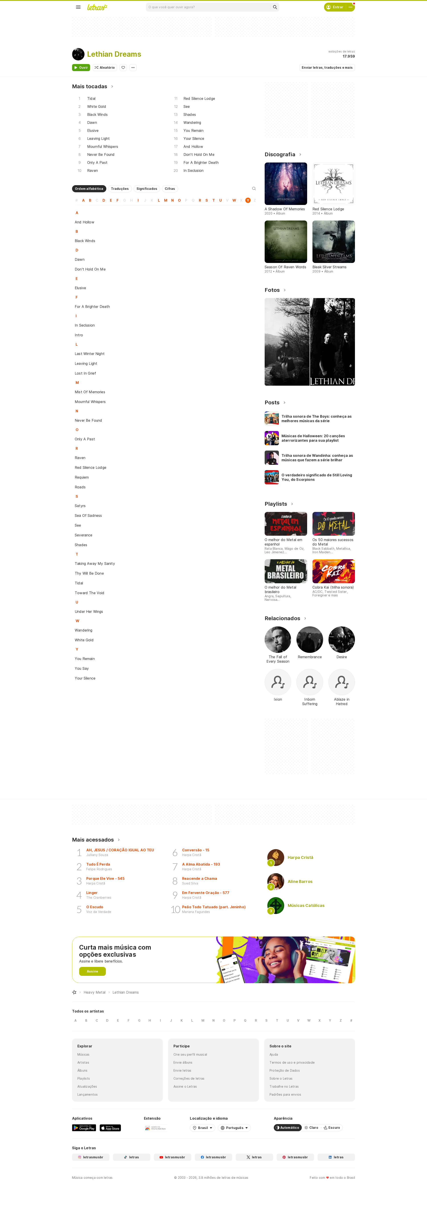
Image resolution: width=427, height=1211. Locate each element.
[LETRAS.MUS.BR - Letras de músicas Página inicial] (97, 7)
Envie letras (182, 1070)
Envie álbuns (183, 1062)
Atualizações (87, 1086)
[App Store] (110, 1127)
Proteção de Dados (285, 1070)
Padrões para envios (285, 1094)
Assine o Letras (185, 1086)
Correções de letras (188, 1078)
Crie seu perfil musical (190, 1054)
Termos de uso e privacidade (292, 1062)
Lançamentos (87, 1094)
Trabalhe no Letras (284, 1086)
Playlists (83, 1078)
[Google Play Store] (84, 1127)
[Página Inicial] (74, 992)
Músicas (83, 1054)
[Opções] (133, 67)
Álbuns (82, 1070)
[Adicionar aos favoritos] (123, 67)
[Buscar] (274, 7)
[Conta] (350, 7)
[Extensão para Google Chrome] (155, 1127)
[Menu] (78, 7)
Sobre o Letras (281, 1078)
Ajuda (274, 1054)
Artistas (83, 1062)
